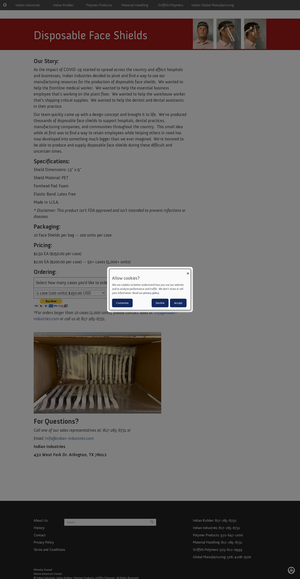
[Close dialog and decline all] (188, 271)
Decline (160, 303)
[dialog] (150, 289)
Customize (122, 303)
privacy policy (151, 293)
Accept (178, 303)
